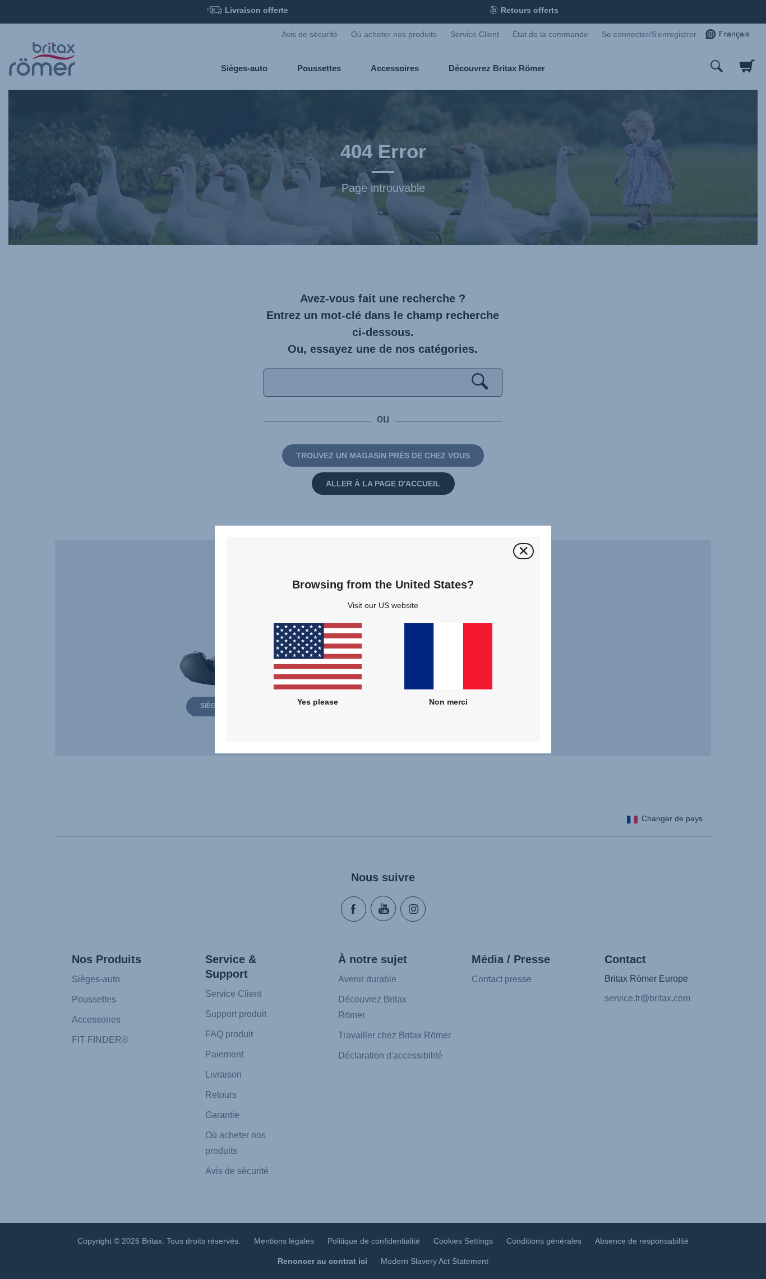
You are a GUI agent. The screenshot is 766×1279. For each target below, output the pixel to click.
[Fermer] (523, 551)
